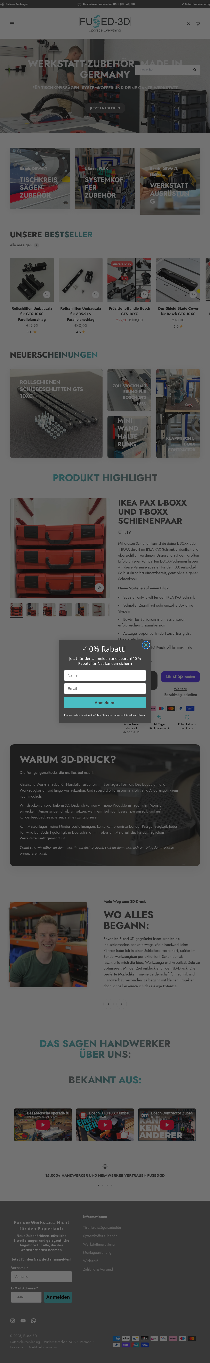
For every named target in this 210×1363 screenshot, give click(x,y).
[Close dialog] (146, 645)
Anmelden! (105, 702)
